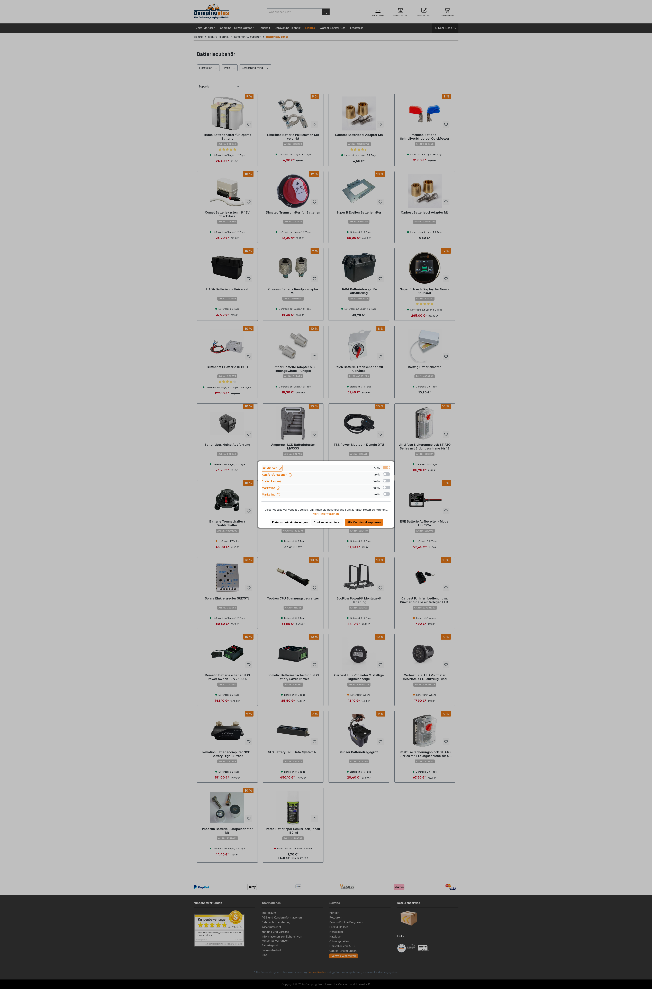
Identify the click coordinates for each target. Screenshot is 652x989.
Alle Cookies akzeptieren (364, 522)
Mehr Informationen (326, 513)
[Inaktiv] (386, 474)
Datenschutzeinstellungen (290, 522)
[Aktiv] (386, 467)
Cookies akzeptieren (327, 522)
